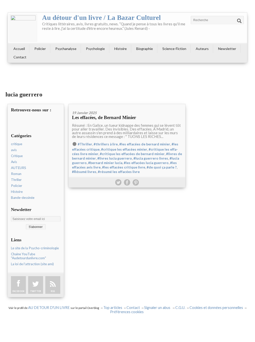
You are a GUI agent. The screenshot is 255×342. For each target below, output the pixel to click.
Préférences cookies (127, 312)
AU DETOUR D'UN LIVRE (49, 307)
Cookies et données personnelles (216, 307)
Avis (14, 162)
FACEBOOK (18, 291)
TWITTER (35, 291)
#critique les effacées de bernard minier (132, 154)
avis (14, 150)
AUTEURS (18, 168)
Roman (16, 174)
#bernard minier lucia (105, 163)
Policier (40, 48)
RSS (53, 291)
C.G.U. (180, 307)
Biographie (144, 48)
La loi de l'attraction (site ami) (32, 264)
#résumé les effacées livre (119, 172)
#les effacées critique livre (123, 167)
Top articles (112, 307)
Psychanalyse (65, 48)
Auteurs (202, 48)
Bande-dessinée (22, 198)
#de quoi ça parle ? (162, 167)
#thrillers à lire (106, 144)
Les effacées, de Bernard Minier (104, 117)
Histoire (120, 48)
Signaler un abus (157, 307)
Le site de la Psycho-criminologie (35, 248)
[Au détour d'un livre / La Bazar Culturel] (23, 28)
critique (16, 144)
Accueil (19, 48)
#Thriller (85, 144)
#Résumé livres (84, 172)
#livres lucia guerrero (114, 158)
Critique (17, 156)
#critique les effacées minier (124, 149)
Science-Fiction (174, 48)
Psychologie (95, 48)
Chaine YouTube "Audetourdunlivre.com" (28, 256)
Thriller (16, 180)
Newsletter (227, 48)
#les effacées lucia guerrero (146, 163)
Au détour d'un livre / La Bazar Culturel (101, 17)
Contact (19, 57)
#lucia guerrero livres (150, 158)
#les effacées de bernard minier (144, 144)
